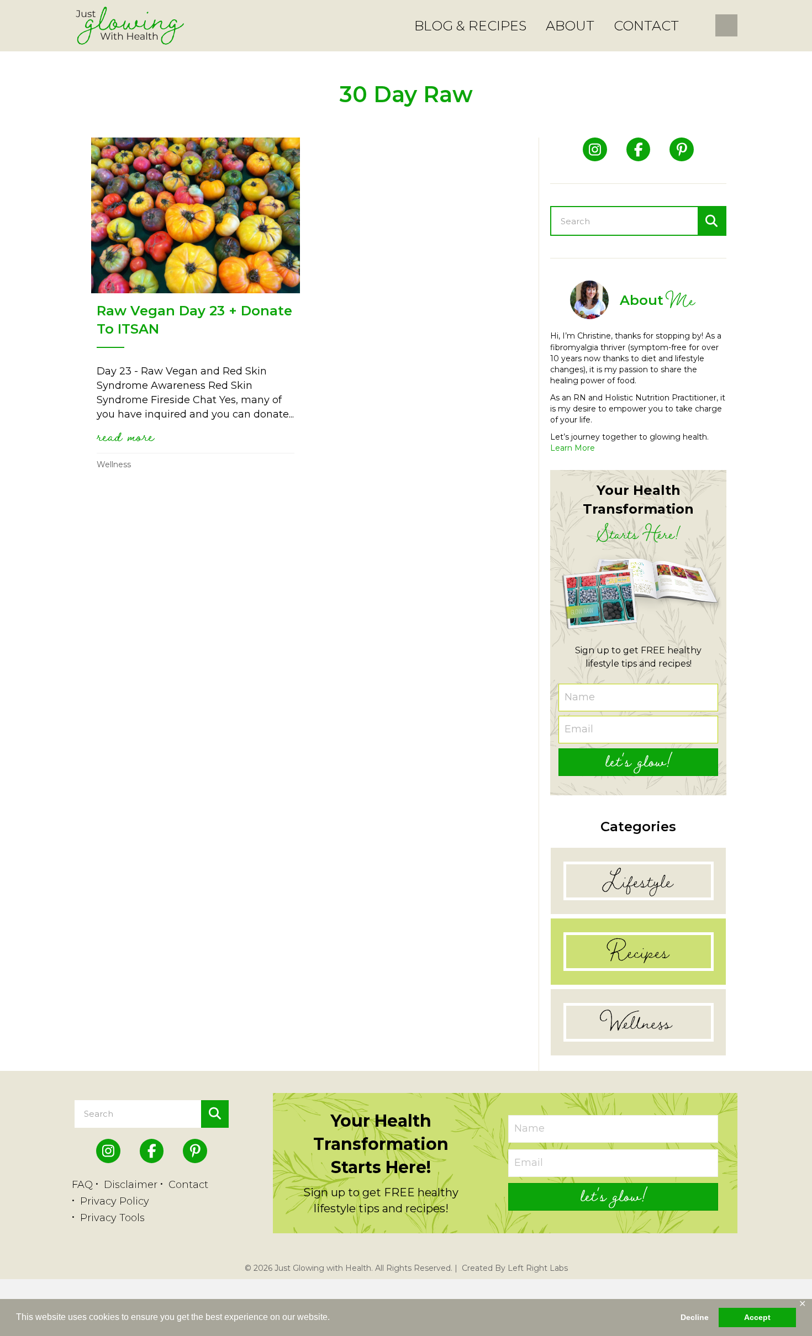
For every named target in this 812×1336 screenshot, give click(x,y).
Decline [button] (695, 1317)
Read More (125, 435)
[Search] (711, 221)
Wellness (114, 464)
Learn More (572, 448)
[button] (638, 762)
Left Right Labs (538, 1268)
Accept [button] (757, 1317)
